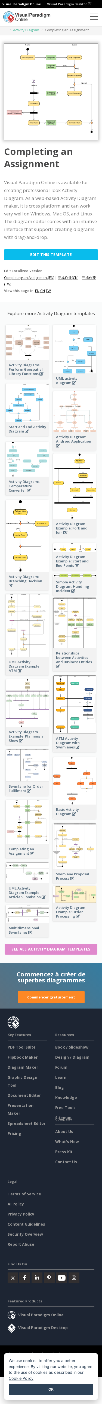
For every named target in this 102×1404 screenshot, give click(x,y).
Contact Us (66, 1161)
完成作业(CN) (68, 277)
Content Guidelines (26, 1224)
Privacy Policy (21, 1214)
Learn (60, 1077)
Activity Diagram (26, 30)
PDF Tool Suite (22, 1047)
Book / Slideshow (71, 1047)
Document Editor (24, 1095)
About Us (64, 1131)
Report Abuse (21, 1244)
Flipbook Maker (23, 1057)
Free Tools (65, 1107)
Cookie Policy (21, 1378)
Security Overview (25, 1234)
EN (37, 290)
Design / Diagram (72, 1057)
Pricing (14, 1133)
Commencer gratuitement (51, 997)
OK (51, 1389)
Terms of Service (24, 1193)
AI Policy (16, 1204)
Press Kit (64, 1151)
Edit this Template (51, 254)
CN (42, 290)
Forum (61, 1067)
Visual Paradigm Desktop (67, 4)
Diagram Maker (23, 1067)
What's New (67, 1141)
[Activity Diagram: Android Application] (74, 449)
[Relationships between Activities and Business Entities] (74, 669)
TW (48, 290)
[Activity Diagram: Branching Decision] (27, 588)
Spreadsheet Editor (26, 1123)
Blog (59, 1087)
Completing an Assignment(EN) (29, 277)
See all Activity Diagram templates (50, 949)
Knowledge (66, 1097)
